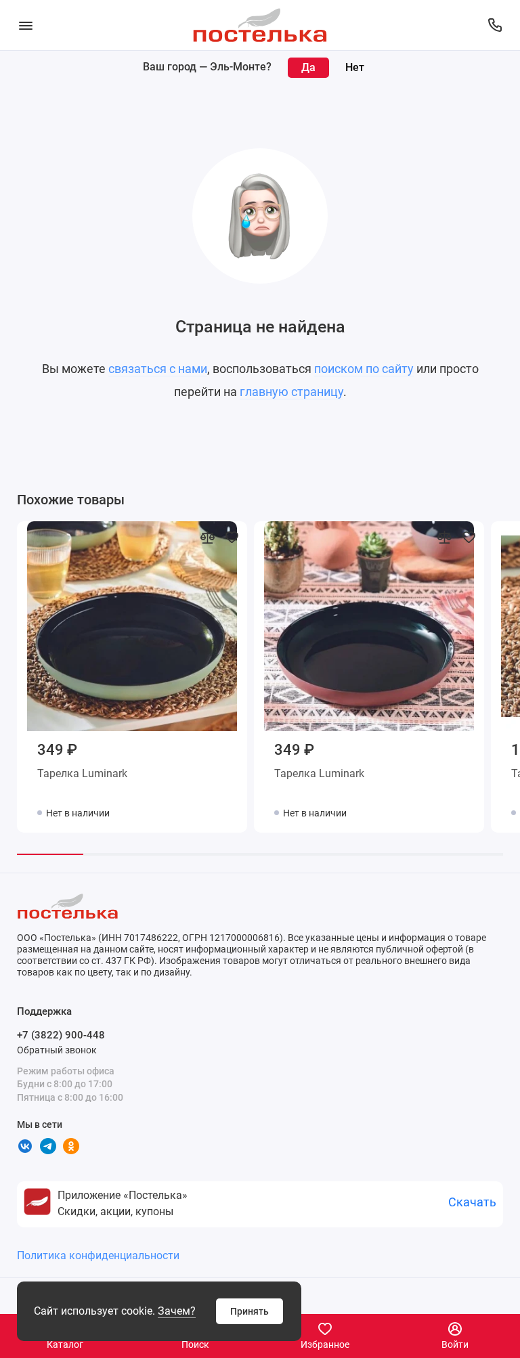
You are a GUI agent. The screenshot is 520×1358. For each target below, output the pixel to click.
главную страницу (291, 392)
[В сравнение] (207, 537)
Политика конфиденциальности (98, 1255)
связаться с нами (157, 369)
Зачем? (177, 1311)
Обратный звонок (57, 1050)
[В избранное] (231, 537)
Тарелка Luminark (82, 773)
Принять (249, 1311)
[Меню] (25, 25)
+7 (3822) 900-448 (61, 1035)
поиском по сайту (364, 369)
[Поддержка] (494, 25)
